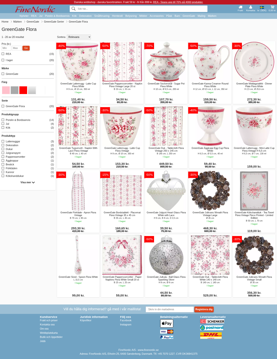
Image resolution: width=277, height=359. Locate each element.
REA (34, 16)
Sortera (61, 37)
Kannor (30, 172)
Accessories (157, 16)
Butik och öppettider (51, 337)
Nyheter (24, 16)
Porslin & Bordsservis (57, 16)
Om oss (44, 328)
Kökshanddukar (30, 176)
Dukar (30, 149)
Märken (212, 16)
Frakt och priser (49, 320)
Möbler (143, 16)
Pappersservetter (30, 156)
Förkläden (30, 168)
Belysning (131, 16)
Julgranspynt (30, 153)
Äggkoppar (30, 160)
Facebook (125, 320)
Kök (74, 16)
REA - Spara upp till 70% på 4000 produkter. (178, 2)
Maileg (201, 16)
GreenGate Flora (30, 106)
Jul (40, 16)
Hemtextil (117, 16)
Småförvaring (101, 16)
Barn (177, 16)
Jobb (43, 341)
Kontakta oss (47, 324)
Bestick (30, 164)
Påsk (169, 16)
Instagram (125, 324)
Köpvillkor (85, 320)
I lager (30, 60)
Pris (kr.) (6, 44)
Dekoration (85, 16)
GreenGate (189, 16)
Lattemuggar (30, 141)
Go (26, 48)
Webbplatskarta (49, 332)
